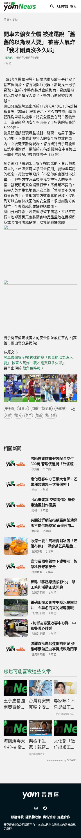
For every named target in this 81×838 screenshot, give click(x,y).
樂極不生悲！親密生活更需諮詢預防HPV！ (39, 744)
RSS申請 (62, 6)
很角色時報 (31, 368)
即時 (15, 20)
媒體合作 (63, 817)
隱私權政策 (33, 817)
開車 (35, 408)
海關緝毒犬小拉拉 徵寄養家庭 (15, 744)
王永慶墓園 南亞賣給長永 (14, 704)
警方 (18, 416)
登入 (73, 6)
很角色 (8, 58)
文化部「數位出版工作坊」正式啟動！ (64, 744)
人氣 (8, 416)
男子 (28, 416)
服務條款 (17, 817)
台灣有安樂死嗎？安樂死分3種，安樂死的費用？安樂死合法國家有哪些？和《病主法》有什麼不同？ (39, 704)
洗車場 (60, 408)
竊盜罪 (47, 408)
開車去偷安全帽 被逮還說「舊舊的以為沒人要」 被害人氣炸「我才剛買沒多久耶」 (38, 360)
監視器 (51, 416)
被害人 (23, 408)
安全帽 (9, 408)
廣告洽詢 (49, 817)
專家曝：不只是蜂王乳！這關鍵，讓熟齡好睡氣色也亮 (64, 704)
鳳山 (39, 416)
